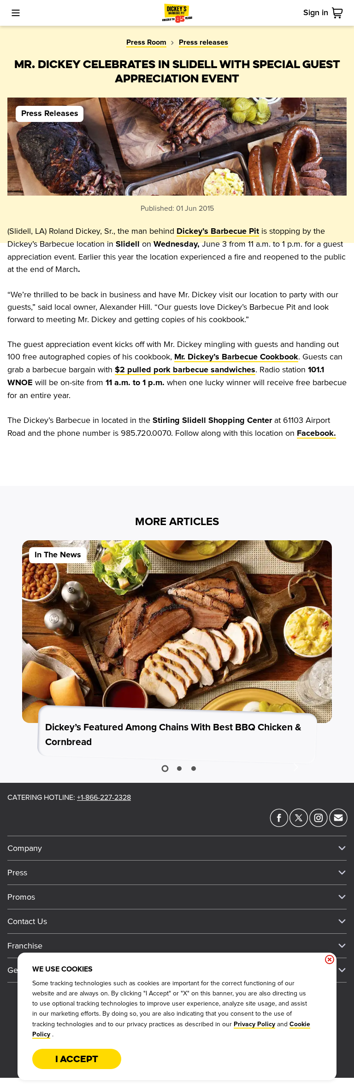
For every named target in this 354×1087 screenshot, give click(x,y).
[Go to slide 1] (164, 768)
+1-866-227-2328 (104, 797)
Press (17, 872)
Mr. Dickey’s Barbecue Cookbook (236, 357)
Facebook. (316, 433)
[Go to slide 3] (193, 768)
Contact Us (27, 921)
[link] (339, 12)
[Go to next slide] (295, 767)
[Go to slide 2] (179, 768)
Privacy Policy (254, 1024)
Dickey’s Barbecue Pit (218, 231)
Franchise (24, 946)
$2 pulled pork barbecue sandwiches (185, 370)
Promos (21, 897)
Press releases (203, 42)
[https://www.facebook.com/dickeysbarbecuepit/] (279, 824)
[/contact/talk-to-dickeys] (338, 824)
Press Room (146, 42)
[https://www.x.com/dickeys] (298, 824)
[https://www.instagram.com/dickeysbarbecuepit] (318, 824)
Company (24, 848)
